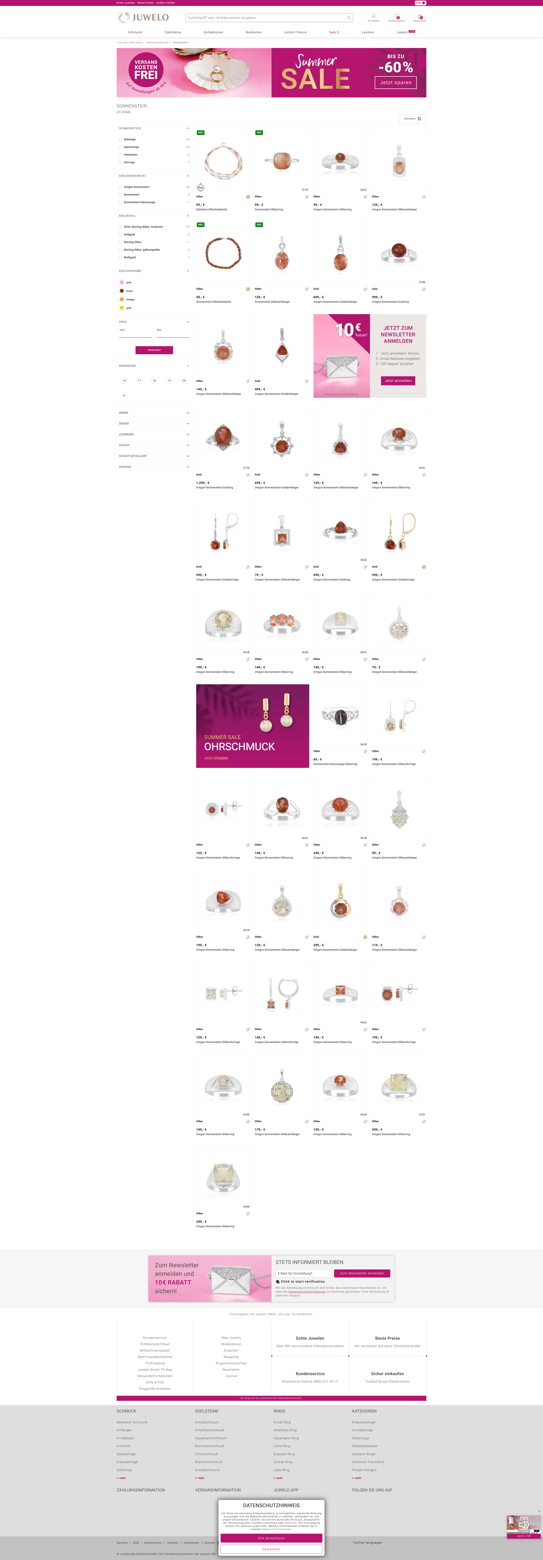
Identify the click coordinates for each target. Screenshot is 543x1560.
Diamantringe (127, 1462)
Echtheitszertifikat (155, 1344)
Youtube (367, 1503)
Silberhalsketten (365, 1446)
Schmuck (135, 32)
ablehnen (291, 1523)
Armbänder (125, 1438)
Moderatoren (231, 1344)
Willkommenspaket (155, 1350)
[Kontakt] (164, 3)
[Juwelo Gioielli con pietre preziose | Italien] (393, 1549)
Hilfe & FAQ (155, 1382)
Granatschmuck (207, 1470)
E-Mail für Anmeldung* (295, 1273)
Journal (231, 1376)
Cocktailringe (362, 1430)
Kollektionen (213, 32)
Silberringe (360, 1438)
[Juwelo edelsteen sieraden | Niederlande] (366, 1549)
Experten (231, 1350)
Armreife (123, 1446)
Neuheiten (254, 32)
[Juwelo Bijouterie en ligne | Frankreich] (357, 1549)
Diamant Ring (284, 1454)
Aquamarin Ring (286, 1438)
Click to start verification (303, 1282)
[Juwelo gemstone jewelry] (384, 1549)
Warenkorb (419, 20)
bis (159, 330)
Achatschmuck (206, 1422)
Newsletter (231, 1369)
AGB (136, 1543)
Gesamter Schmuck (132, 1422)
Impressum (191, 1543)
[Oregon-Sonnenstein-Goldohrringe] (223, 531)
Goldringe (124, 1470)
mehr (122, 1478)
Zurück (123, 42)
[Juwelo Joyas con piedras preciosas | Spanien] (375, 1549)
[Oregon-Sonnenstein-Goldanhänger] (340, 253)
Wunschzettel (396, 20)
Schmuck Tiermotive (368, 1462)
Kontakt (210, 1543)
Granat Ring (283, 1462)
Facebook (356, 1503)
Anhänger (124, 1430)
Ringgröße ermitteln (155, 1389)
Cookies (172, 1543)
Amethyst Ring (285, 1430)
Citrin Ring (282, 1446)
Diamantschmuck (209, 1462)
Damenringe (126, 1454)
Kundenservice (155, 1338)
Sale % (334, 32)
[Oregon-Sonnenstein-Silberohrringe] (399, 715)
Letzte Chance (295, 32)
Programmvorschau (231, 1363)
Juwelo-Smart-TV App (155, 1369)
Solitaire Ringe (363, 1454)
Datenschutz (153, 1543)
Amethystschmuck (209, 1430)
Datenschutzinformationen (307, 1292)
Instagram (378, 1503)
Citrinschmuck (206, 1454)
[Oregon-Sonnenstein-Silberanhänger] (399, 161)
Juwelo (405, 32)
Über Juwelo (231, 1338)
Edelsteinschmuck (158, 42)
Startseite (136, 42)
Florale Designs (364, 1470)
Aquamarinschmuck (211, 1438)
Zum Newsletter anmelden (362, 1273)
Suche (348, 18)
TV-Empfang (155, 1363)
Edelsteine (173, 32)
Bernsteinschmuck (209, 1446)
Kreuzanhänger (364, 1422)
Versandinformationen (155, 1376)
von (122, 330)
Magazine (231, 1357)
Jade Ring (282, 1470)
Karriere (122, 1543)
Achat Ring (282, 1422)
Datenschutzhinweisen (276, 1529)
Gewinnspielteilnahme (154, 1357)
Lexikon (368, 32)
